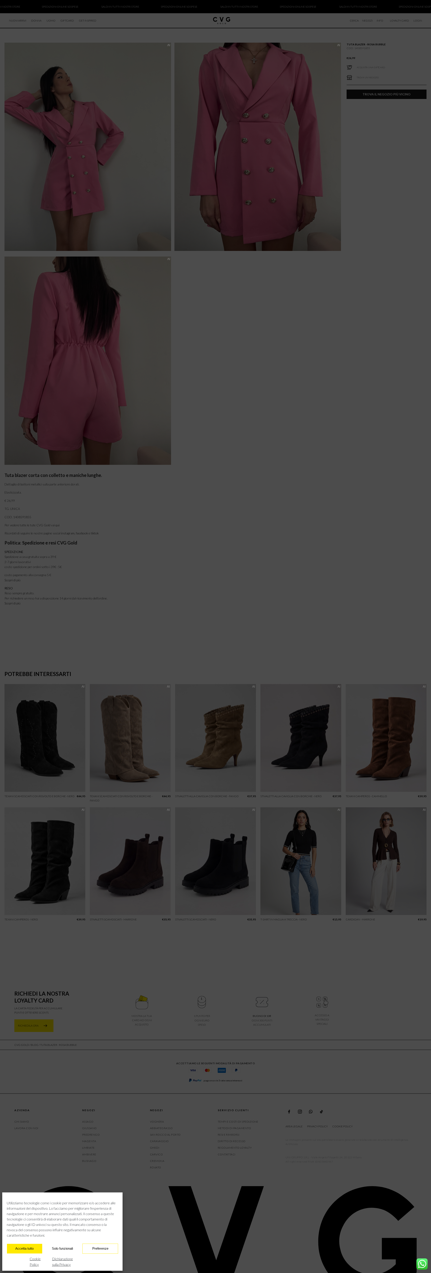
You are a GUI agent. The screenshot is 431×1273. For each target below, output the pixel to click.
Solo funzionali (62, 1248)
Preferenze (100, 1248)
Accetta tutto (24, 1248)
